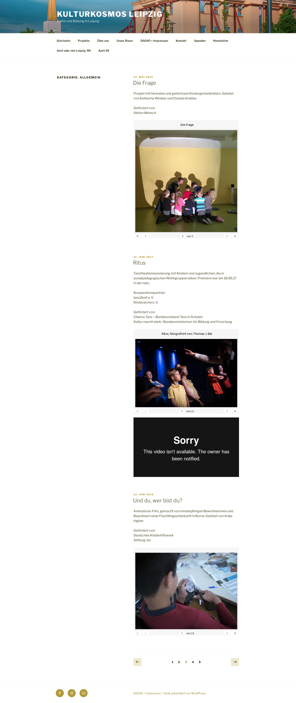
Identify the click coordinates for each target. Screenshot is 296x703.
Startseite (63, 40)
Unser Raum (125, 40)
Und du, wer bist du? (157, 500)
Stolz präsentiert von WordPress (185, 693)
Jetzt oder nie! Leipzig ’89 (74, 50)
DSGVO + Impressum (154, 40)
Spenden (200, 40)
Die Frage (144, 83)
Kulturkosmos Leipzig (110, 14)
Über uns (103, 40)
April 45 (103, 50)
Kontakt (181, 40)
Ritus (139, 263)
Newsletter (220, 40)
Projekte (84, 40)
